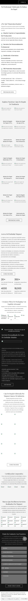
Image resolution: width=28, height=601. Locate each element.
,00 (17, 288)
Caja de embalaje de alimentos (7, 430)
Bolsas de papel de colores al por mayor (7, 177)
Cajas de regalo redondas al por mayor (7, 159)
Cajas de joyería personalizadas (7, 459)
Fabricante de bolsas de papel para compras (7, 140)
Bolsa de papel (7, 450)
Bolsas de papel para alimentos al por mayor (20, 140)
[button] (12, 319)
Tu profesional (6, 7)
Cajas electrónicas (20, 431)
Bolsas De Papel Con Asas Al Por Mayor (7, 214)
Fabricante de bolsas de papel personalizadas (20, 214)
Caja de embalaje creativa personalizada (21, 449)
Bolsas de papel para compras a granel (20, 177)
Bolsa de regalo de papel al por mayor (7, 122)
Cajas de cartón (20, 441)
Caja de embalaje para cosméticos (7, 420)
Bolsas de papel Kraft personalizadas (7, 196)
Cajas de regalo (7, 441)
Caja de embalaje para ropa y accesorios (21, 420)
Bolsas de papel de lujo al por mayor (20, 122)
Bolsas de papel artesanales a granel (20, 159)
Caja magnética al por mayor (21, 459)
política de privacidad (6, 595)
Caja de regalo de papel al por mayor (20, 196)
